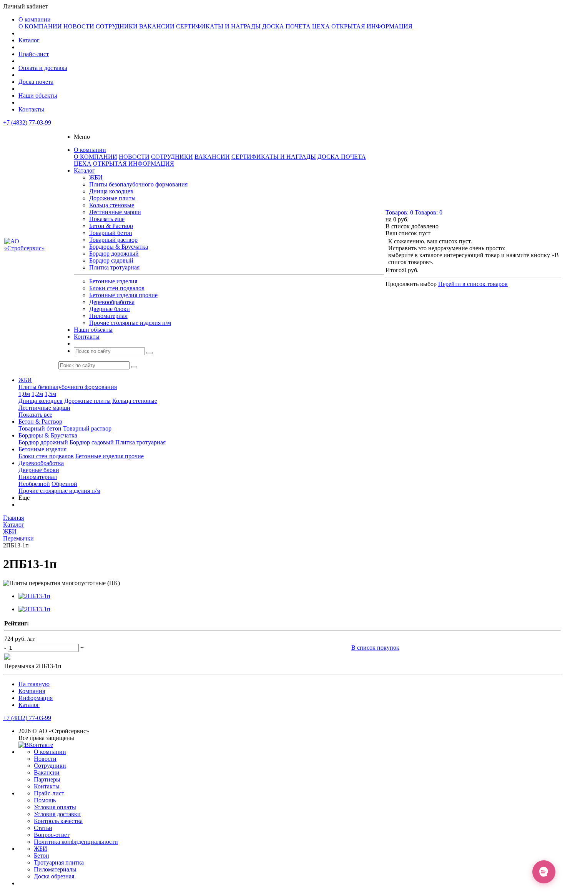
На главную (34, 684)
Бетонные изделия (113, 281)
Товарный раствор (113, 239)
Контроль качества (58, 821)
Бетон (41, 855)
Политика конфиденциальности (76, 841)
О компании (34, 19)
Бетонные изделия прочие (123, 295)
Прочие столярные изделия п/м (130, 322)
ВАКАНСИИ (156, 26)
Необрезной (34, 484)
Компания (31, 691)
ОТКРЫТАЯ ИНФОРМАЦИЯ (371, 26)
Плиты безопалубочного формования (138, 184)
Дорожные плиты (112, 198)
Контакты (31, 109)
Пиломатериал (108, 316)
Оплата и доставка (42, 68)
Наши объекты (37, 95)
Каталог (29, 40)
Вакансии (47, 772)
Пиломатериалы (55, 869)
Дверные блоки (109, 309)
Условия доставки (57, 814)
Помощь (45, 800)
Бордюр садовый (111, 260)
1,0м (24, 394)
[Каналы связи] (543, 871)
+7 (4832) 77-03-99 (27, 122)
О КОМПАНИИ (40, 26)
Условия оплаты (55, 807)
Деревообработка (112, 302)
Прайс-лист (33, 54)
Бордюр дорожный (114, 253)
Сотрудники (50, 765)
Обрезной (64, 484)
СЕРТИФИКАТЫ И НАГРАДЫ (218, 26)
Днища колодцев (111, 191)
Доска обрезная (54, 876)
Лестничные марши (115, 212)
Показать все (35, 414)
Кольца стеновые (111, 205)
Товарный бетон (110, 232)
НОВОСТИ (78, 26)
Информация (35, 698)
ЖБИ (96, 177)
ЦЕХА (321, 26)
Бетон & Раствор (111, 226)
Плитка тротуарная (114, 267)
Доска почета (35, 81)
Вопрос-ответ (52, 834)
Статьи (43, 828)
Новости (45, 758)
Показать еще (107, 219)
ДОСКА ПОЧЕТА (286, 26)
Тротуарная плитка (59, 862)
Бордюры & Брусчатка (118, 246)
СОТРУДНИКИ (117, 26)
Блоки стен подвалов (117, 288)
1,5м (50, 394)
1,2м (37, 394)
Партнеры (47, 779)
